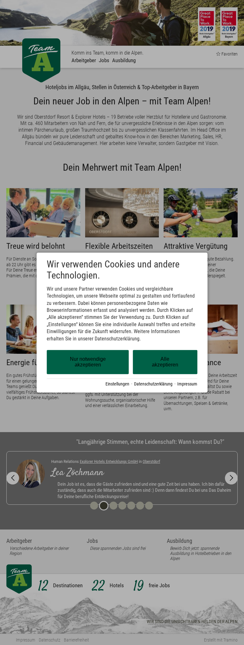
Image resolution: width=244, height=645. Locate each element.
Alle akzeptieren (165, 361)
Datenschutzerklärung (153, 383)
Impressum (187, 383)
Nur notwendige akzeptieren (88, 361)
